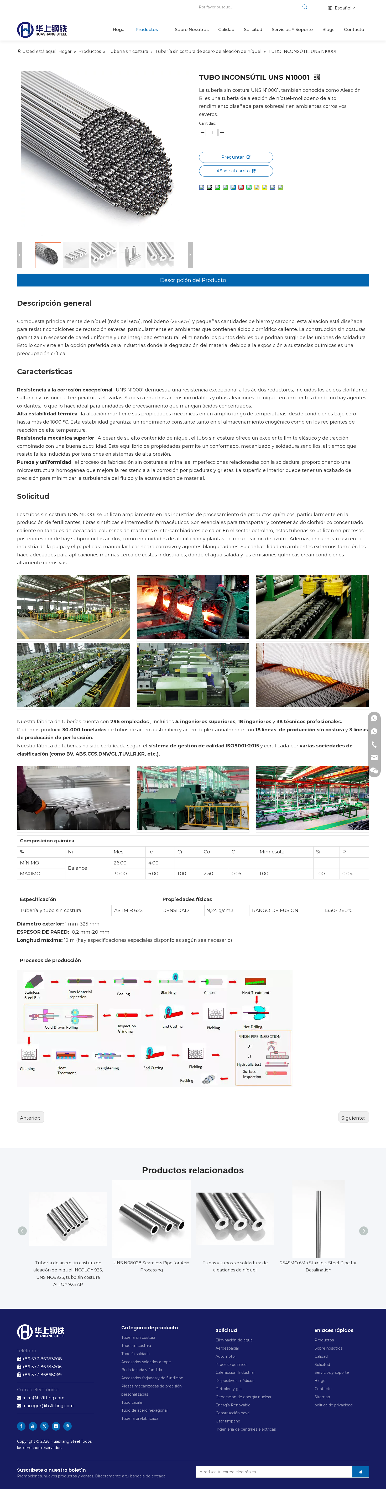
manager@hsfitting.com (45, 1405)
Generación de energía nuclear (244, 1397)
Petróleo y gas (229, 1388)
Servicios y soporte (332, 1372)
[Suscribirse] (360, 1472)
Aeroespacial (227, 1348)
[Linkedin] (56, 1426)
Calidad (321, 1356)
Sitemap (322, 1397)
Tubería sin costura (138, 1337)
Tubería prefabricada (140, 1418)
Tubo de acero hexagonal (144, 1410)
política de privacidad (334, 1405)
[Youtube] (33, 1426)
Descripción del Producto (193, 280)
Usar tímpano (228, 1421)
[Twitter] (44, 1426)
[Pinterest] (67, 1426)
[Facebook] (21, 1426)
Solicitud (322, 1364)
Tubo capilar (132, 1402)
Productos (324, 1340)
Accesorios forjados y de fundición (152, 1378)
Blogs (320, 1380)
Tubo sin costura (136, 1345)
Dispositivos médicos (235, 1380)
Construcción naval (233, 1413)
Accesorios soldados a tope (146, 1362)
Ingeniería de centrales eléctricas (246, 1429)
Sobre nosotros (328, 1348)
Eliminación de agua (234, 1340)
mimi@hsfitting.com (43, 1397)
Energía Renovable (233, 1405)
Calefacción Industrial (235, 1372)
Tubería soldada (135, 1353)
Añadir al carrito (233, 170)
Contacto (323, 1388)
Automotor (226, 1356)
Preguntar (232, 157)
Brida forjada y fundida (141, 1369)
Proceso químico (231, 1364)
